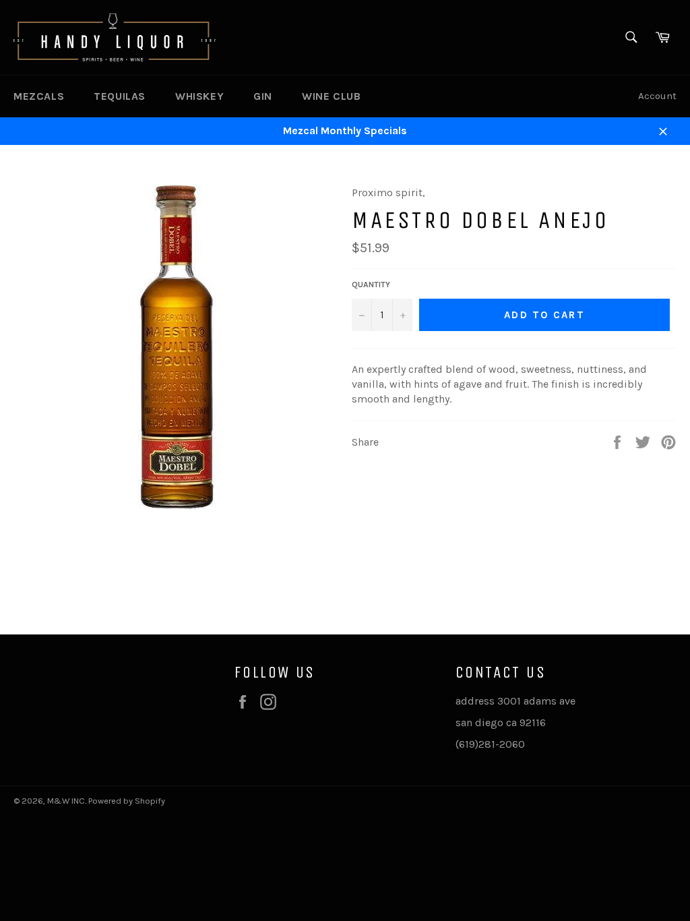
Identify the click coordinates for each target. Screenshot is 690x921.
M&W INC (66, 801)
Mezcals (38, 96)
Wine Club (331, 96)
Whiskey (199, 96)
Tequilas (120, 96)
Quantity (371, 284)
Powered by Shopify (126, 801)
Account (657, 96)
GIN (262, 96)
